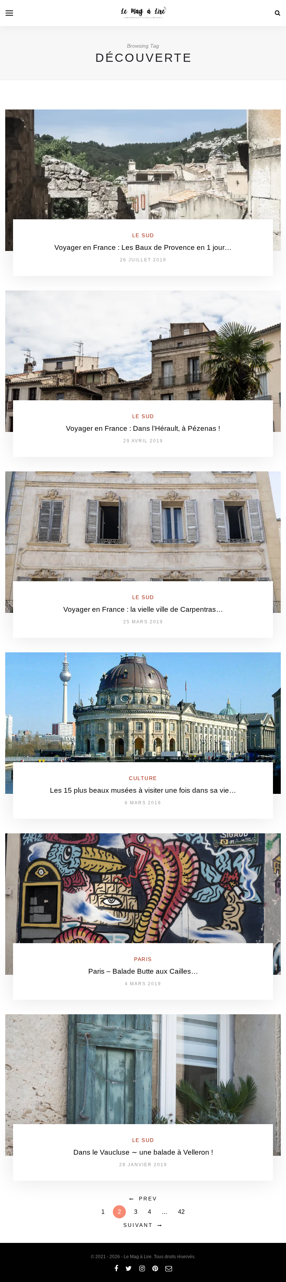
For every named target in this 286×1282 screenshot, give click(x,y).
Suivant (138, 1225)
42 (181, 1212)
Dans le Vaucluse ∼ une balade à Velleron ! (143, 1152)
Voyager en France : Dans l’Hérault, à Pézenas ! (143, 428)
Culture (143, 778)
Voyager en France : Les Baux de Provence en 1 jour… (143, 247)
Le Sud (143, 235)
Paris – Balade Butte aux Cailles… (143, 971)
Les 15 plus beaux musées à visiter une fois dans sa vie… (143, 790)
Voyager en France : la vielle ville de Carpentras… (143, 609)
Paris (143, 959)
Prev (148, 1199)
